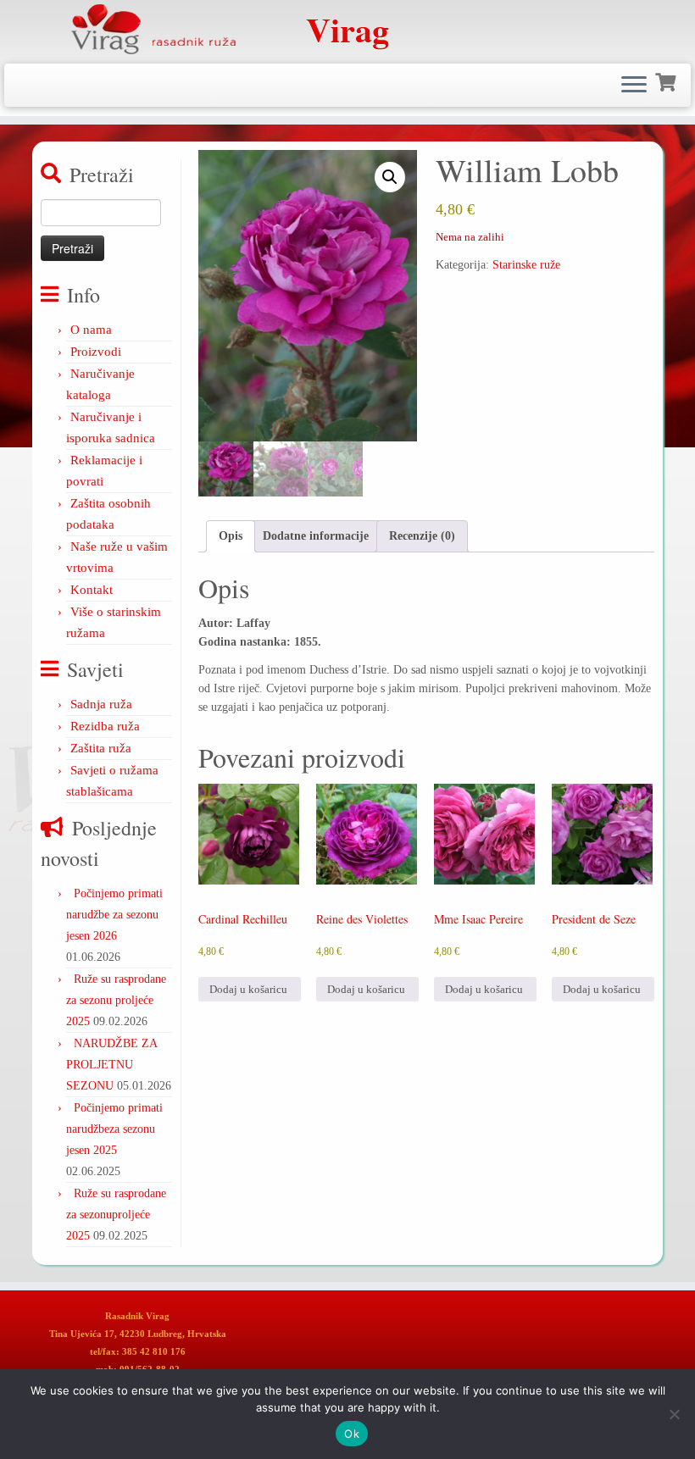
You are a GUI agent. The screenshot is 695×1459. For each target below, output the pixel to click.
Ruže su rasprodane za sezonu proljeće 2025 (116, 1000)
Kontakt (91, 589)
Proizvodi (95, 351)
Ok (351, 1433)
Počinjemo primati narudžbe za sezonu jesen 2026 (114, 914)
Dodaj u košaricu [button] (248, 989)
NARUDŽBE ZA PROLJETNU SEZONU (111, 1064)
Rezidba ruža (105, 726)
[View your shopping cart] (667, 80)
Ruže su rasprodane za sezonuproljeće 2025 (116, 1214)
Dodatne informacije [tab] (316, 536)
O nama (91, 329)
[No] (673, 1414)
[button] (390, 177)
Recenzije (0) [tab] (422, 536)
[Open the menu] (634, 85)
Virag (347, 29)
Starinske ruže (526, 264)
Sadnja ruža (101, 704)
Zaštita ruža (100, 748)
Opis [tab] (230, 536)
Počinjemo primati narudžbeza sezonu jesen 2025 (114, 1129)
